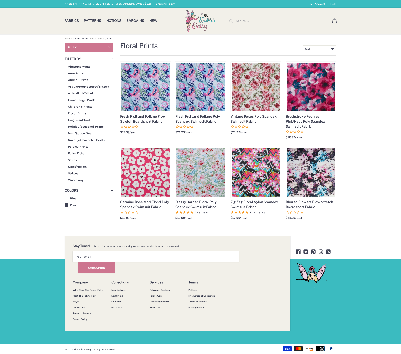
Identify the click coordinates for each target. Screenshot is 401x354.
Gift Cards (117, 307)
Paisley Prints (78, 147)
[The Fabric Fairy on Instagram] (320, 251)
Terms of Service (82, 313)
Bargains (135, 21)
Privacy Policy (196, 307)
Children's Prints (80, 106)
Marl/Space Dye (80, 133)
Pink (72, 47)
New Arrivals (118, 289)
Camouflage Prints (82, 100)
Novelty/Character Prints (86, 140)
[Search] (231, 21)
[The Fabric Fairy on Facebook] (298, 251)
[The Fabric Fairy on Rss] (328, 251)
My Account (317, 3)
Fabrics (71, 21)
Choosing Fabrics (159, 301)
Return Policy (80, 319)
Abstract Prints (79, 66)
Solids (72, 160)
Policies (192, 289)
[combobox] (277, 21)
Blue (73, 198)
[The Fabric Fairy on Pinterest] (313, 251)
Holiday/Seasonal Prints (86, 126)
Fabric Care (156, 295)
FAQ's (76, 301)
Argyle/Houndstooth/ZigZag (88, 86)
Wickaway (76, 180)
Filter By (73, 59)
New (153, 21)
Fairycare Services (160, 289)
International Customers (202, 295)
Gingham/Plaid (79, 120)
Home (68, 38)
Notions (113, 21)
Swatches (155, 307)
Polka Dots (76, 153)
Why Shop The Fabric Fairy (88, 289)
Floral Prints (97, 38)
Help (333, 3)
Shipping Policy (165, 3)
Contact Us (79, 307)
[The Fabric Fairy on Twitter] (305, 251)
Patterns (92, 21)
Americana (76, 73)
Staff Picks (117, 295)
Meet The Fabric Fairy (84, 295)
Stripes (73, 173)
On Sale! (116, 301)
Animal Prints (78, 80)
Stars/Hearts (77, 167)
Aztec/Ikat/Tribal (80, 93)
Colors (71, 191)
